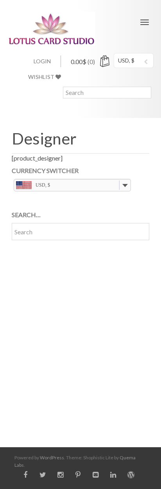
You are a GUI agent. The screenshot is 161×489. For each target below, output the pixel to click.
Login (42, 61)
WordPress (52, 457)
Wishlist (41, 76)
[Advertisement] (80, 337)
